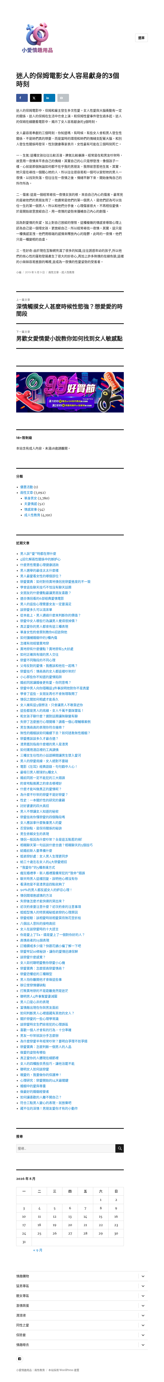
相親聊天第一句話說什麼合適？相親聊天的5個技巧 (56, 845)
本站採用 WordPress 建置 (63, 1370)
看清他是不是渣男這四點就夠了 (42, 884)
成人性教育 (67, 272)
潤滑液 (21, 1315)
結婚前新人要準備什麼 (36, 851)
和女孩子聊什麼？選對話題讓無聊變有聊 (49, 716)
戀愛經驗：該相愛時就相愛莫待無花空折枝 (50, 918)
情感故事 (30, 509)
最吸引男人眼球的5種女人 (38, 772)
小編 (18, 272)
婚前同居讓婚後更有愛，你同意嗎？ (45, 682)
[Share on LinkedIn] (49, 98)
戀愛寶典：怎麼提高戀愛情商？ (42, 968)
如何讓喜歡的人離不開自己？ (41, 1097)
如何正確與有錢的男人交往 (39, 654)
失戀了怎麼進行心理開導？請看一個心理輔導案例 (55, 722)
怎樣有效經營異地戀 (34, 643)
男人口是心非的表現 (34, 1002)
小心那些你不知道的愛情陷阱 (41, 677)
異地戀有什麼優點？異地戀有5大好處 (46, 649)
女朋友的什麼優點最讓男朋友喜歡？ (45, 593)
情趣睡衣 (22, 1345)
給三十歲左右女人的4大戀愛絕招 (43, 862)
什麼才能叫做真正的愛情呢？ (41, 789)
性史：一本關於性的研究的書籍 (42, 800)
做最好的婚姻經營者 (34, 1092)
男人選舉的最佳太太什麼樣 (39, 570)
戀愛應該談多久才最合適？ (39, 739)
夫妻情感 (30, 504)
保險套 (21, 1335)
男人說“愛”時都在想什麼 (38, 554)
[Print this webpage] (63, 98)
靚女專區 (22, 1296)
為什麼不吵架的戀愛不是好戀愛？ (44, 795)
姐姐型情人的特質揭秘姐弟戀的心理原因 (49, 912)
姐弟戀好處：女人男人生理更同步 (44, 856)
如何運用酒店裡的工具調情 (39, 750)
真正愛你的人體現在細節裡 (39, 1058)
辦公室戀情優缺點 (33, 985)
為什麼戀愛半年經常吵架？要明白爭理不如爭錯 (53, 1041)
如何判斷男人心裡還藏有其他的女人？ (47, 1013)
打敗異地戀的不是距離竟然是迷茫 (44, 991)
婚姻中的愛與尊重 (33, 1086)
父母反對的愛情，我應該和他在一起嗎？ (49, 666)
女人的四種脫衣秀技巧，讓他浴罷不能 (47, 1064)
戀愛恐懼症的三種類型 (36, 974)
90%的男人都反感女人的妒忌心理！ (46, 890)
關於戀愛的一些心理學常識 (39, 1019)
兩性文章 (53, 272)
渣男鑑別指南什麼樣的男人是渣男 (44, 744)
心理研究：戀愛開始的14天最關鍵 (44, 1080)
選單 (141, 38)
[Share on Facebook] (22, 98)
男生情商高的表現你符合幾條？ (42, 727)
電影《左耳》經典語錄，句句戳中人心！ (49, 767)
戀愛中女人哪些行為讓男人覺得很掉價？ (49, 621)
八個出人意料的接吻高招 (37, 923)
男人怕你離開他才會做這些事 (41, 980)
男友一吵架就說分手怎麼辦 (39, 1036)
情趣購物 (22, 1276)
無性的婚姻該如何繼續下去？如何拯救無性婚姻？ (55, 733)
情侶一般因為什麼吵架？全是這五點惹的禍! (51, 839)
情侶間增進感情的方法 (36, 895)
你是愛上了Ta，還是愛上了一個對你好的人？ (52, 935)
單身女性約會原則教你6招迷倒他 (43, 632)
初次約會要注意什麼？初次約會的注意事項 (50, 907)
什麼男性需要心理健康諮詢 (39, 565)
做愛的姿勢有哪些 (33, 1052)
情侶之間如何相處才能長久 (39, 699)
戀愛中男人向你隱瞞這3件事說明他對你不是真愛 (54, 688)
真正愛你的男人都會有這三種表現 (44, 626)
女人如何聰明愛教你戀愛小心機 (42, 963)
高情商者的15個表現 (34, 940)
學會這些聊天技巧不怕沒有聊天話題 (45, 587)
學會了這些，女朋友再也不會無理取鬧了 (49, 694)
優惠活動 (26, 487)
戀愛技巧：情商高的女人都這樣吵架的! (48, 671)
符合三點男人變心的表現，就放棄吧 (45, 1103)
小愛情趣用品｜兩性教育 (30, 1370)
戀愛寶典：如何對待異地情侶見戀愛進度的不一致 (55, 582)
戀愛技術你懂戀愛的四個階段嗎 (42, 817)
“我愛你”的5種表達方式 (37, 867)
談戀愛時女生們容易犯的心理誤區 (44, 1024)
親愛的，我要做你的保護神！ (41, 1075)
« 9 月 (37, 1250)
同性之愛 (22, 1325)
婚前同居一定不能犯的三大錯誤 (42, 778)
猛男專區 (22, 1286)
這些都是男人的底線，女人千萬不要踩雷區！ (52, 711)
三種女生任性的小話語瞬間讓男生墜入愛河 (50, 755)
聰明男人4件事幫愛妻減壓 (38, 996)
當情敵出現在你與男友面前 (39, 1008)
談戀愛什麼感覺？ (33, 957)
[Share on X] (36, 98)
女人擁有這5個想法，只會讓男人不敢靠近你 (51, 705)
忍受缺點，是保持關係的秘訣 (41, 828)
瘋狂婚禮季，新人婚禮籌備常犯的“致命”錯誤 (52, 873)
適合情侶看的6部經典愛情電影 (42, 598)
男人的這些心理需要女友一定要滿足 (45, 604)
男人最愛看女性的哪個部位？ (41, 576)
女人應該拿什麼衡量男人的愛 (41, 823)
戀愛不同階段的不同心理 (37, 660)
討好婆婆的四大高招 (34, 806)
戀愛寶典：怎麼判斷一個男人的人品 (45, 1047)
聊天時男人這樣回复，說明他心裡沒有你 (49, 879)
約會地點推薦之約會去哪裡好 (41, 783)
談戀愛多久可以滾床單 (36, 610)
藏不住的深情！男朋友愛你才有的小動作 (49, 1108)
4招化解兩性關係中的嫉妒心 (40, 559)
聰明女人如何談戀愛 (34, 1069)
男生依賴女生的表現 (34, 834)
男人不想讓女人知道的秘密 (39, 811)
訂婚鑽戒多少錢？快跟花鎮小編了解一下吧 (50, 946)
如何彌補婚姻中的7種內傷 (38, 638)
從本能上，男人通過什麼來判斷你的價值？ (50, 615)
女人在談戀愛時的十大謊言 (39, 929)
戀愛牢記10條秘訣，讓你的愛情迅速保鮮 (49, 951)
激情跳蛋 (22, 1306)
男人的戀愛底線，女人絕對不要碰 (44, 761)
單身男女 (30, 498)
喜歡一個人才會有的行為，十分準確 (45, 1030)
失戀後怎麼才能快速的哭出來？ (42, 901)
